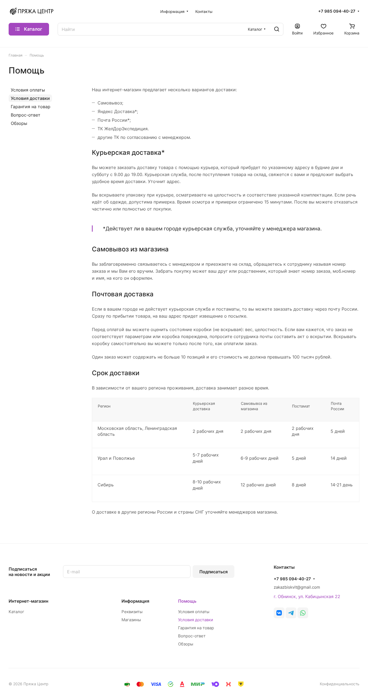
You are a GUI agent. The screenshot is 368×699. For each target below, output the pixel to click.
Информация (135, 601)
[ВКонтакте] (279, 612)
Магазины (131, 619)
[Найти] (276, 29)
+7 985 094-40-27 (336, 11)
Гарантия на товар (30, 106)
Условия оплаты (28, 90)
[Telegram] (291, 612)
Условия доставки (30, 98)
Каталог (16, 611)
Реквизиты (132, 611)
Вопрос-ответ (25, 115)
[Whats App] (302, 612)
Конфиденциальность (339, 684)
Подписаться (213, 571)
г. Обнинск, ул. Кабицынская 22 (307, 596)
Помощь (187, 601)
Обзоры (19, 123)
